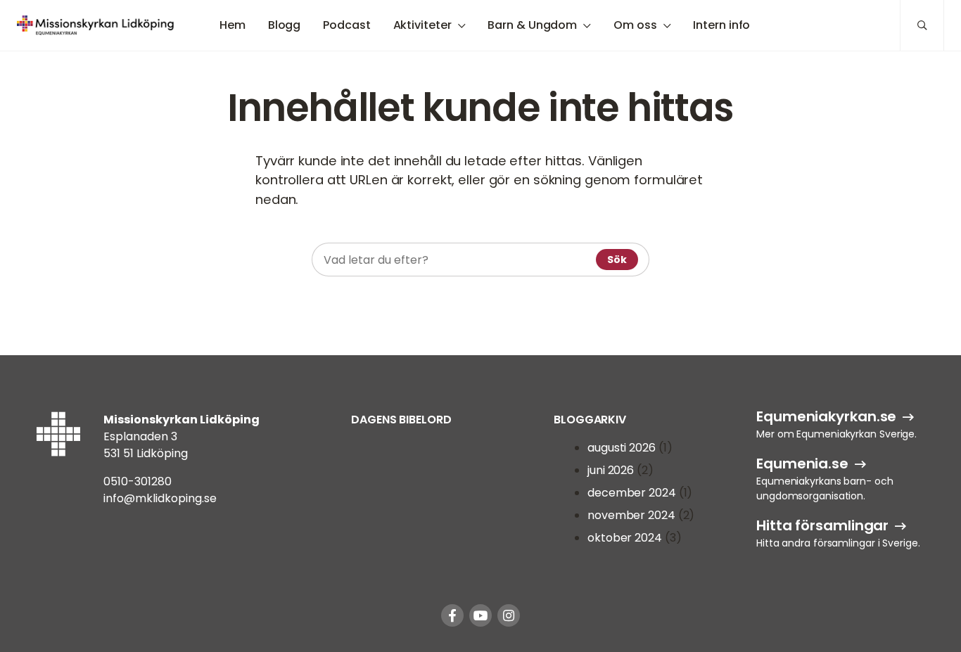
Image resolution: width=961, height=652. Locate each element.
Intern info (721, 25)
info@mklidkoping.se (160, 498)
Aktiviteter (422, 25)
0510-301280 (137, 481)
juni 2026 (610, 470)
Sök (617, 260)
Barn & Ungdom (532, 25)
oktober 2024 (624, 538)
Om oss (634, 25)
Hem (232, 25)
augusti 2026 (621, 448)
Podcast (346, 25)
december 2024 (631, 493)
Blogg (284, 25)
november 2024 (631, 515)
